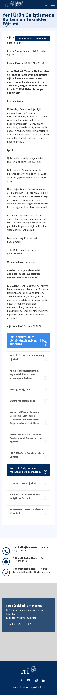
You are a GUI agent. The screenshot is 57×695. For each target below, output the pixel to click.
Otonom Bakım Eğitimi (23, 483)
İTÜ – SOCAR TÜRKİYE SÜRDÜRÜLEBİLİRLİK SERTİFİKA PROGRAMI (28, 340)
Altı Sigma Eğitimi (20, 389)
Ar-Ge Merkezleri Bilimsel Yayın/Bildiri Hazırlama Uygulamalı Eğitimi (24, 374)
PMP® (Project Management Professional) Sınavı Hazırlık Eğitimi (26, 438)
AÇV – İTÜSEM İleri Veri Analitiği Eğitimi (27, 357)
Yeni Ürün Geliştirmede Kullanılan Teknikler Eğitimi (25, 469)
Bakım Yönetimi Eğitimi (23, 400)
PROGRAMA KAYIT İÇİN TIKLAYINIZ (32, 38)
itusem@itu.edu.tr (26, 617)
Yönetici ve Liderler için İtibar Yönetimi (26, 511)
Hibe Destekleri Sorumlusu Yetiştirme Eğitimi (25, 496)
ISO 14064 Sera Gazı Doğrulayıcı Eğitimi (27, 454)
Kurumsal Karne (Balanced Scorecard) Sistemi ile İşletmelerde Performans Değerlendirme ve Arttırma (25, 418)
